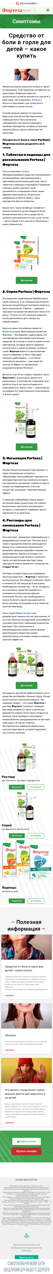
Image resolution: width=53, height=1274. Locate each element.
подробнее (9, 995)
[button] (48, 10)
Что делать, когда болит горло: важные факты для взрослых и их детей (25, 1093)
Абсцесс (10, 1035)
